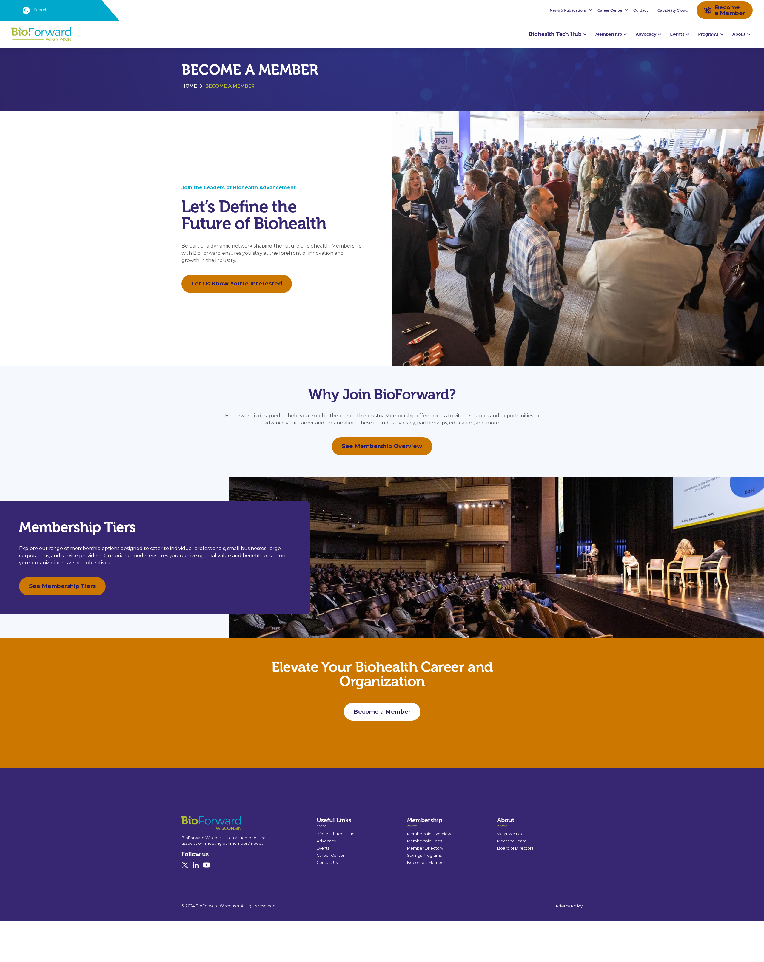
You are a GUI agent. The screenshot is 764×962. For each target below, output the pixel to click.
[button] (570, 10)
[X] (185, 865)
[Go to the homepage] (200, 823)
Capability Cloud (672, 10)
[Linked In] (195, 865)
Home (189, 86)
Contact (640, 10)
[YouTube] (206, 865)
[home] (41, 34)
